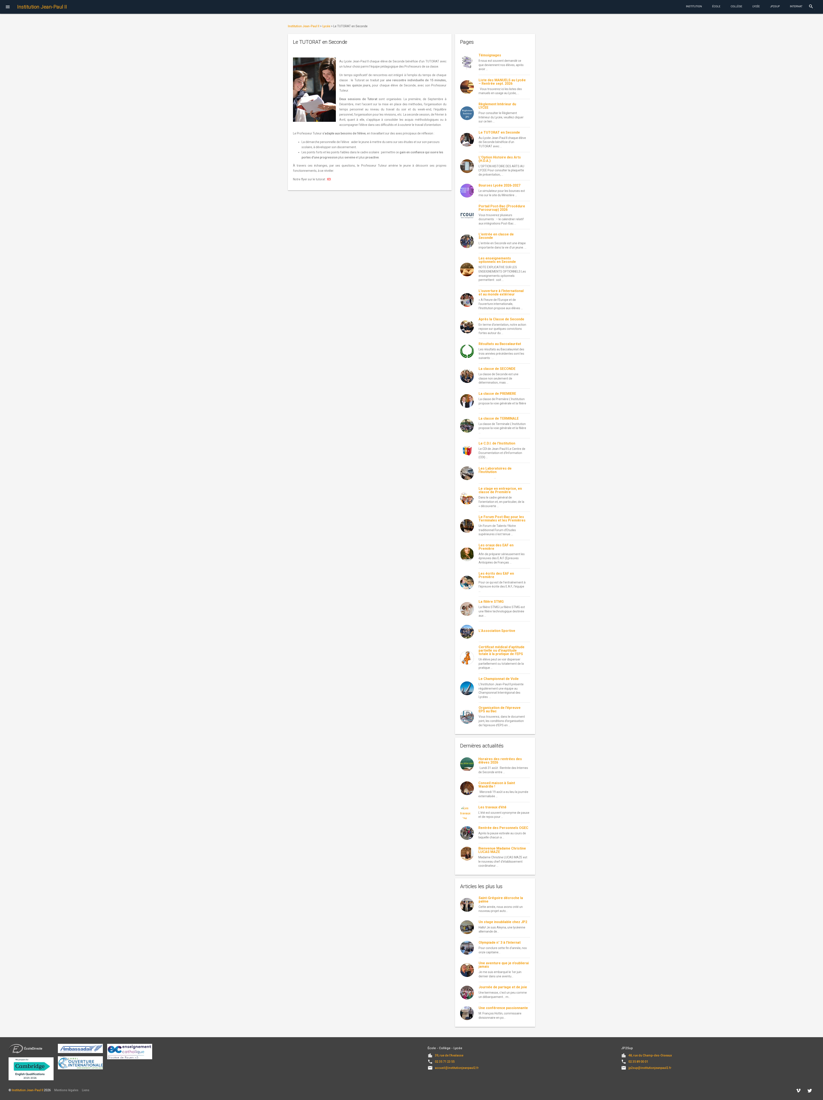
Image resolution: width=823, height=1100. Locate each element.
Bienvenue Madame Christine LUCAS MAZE (502, 850)
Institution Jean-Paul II (27, 1090)
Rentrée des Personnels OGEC (503, 828)
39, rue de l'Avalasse (449, 1055)
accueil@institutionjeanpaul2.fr (457, 1068)
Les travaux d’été (492, 807)
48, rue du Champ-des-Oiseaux (650, 1055)
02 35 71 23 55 (445, 1061)
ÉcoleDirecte (33, 1048)
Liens (85, 1090)
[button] (8, 7)
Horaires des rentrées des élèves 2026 (500, 760)
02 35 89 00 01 (638, 1061)
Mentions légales (66, 1090)
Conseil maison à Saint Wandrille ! (496, 784)
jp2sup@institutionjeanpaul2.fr (649, 1068)
